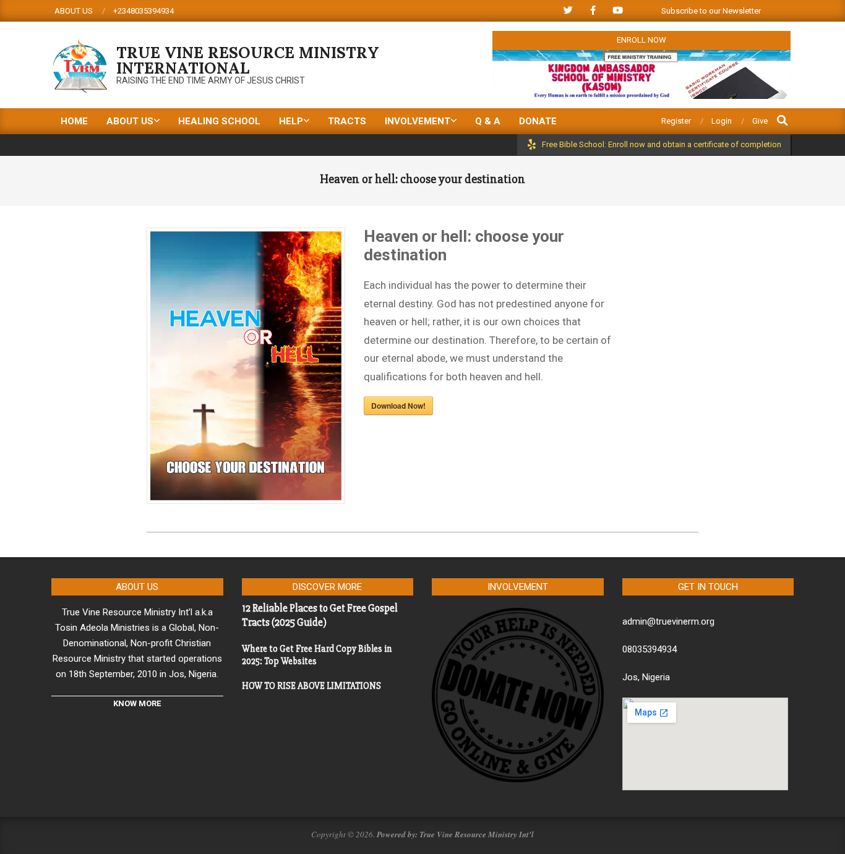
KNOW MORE (137, 703)
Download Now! (398, 405)
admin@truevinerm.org (668, 621)
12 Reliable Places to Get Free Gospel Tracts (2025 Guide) (320, 615)
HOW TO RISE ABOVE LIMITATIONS (311, 685)
